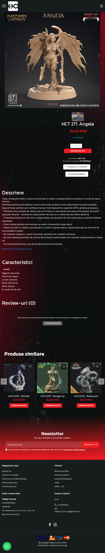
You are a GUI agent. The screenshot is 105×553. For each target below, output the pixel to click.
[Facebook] (50, 524)
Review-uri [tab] (18, 303)
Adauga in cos (77, 150)
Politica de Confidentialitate (74, 449)
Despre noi (6, 471)
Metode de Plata (62, 471)
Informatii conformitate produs (17, 248)
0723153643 (63, 505)
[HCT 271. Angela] (52, 60)
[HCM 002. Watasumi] (86, 377)
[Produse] (4, 7)
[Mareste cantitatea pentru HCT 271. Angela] (80, 146)
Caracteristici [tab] (17, 262)
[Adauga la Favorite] (30, 366)
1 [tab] (49, 104)
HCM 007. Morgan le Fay (52, 396)
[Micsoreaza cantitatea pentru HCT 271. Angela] (72, 146)
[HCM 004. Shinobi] (18, 377)
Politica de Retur (62, 475)
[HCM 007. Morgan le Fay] (52, 377)
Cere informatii (77, 174)
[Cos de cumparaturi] (101, 6)
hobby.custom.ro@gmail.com (67, 511)
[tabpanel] (52, 60)
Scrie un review (52, 323)
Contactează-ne (9, 486)
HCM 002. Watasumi (86, 396)
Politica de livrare (10, 482)
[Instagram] (55, 524)
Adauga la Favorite (77, 166)
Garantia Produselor (63, 479)
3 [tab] (56, 104)
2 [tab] (53, 104)
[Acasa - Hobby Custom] (19, 6)
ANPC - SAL (60, 486)
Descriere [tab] (13, 192)
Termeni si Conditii (10, 475)
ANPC (57, 482)
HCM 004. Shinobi (19, 396)
